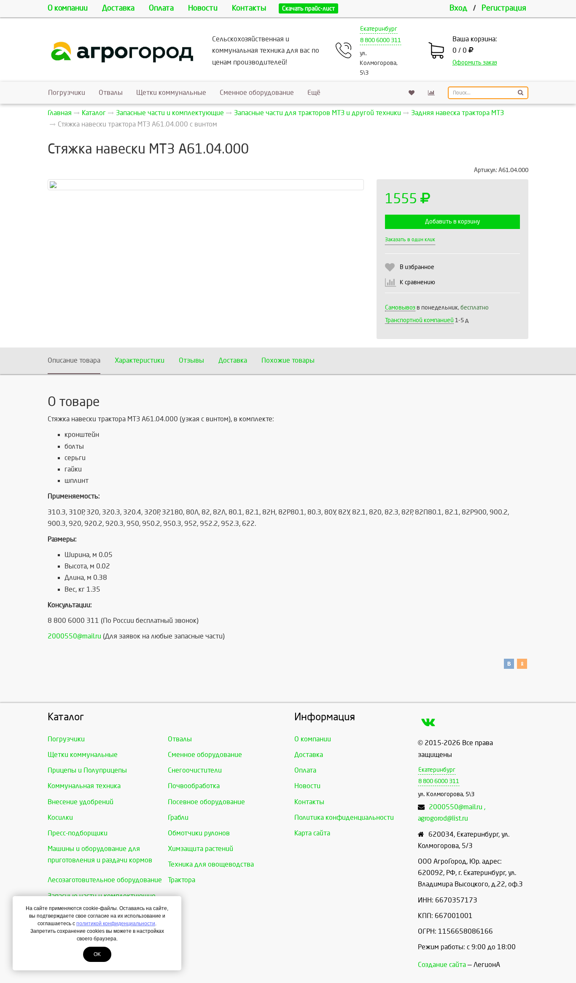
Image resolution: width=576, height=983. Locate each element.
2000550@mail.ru (74, 636)
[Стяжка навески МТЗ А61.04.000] (206, 184)
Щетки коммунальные (171, 92)
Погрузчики (66, 92)
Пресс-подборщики (78, 833)
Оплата (161, 8)
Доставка (118, 8)
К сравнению (417, 282)
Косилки (60, 817)
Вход (458, 8)
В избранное (417, 267)
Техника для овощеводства (211, 864)
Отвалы (111, 92)
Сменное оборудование (257, 92)
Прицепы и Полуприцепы (87, 770)
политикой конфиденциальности (115, 923)
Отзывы (191, 360)
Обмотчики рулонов (199, 833)
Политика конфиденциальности (344, 817)
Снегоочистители (195, 770)
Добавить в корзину (452, 221)
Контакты (249, 8)
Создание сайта (442, 964)
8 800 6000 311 (380, 40)
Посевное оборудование (206, 801)
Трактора (181, 879)
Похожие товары (288, 360)
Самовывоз (400, 307)
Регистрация (504, 8)
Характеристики (139, 360)
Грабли (178, 817)
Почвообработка (194, 785)
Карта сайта (312, 833)
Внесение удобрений (80, 801)
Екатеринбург (378, 29)
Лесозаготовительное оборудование (105, 879)
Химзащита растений (200, 848)
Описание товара (74, 360)
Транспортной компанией (419, 320)
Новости (203, 8)
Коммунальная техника (84, 785)
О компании (68, 8)
